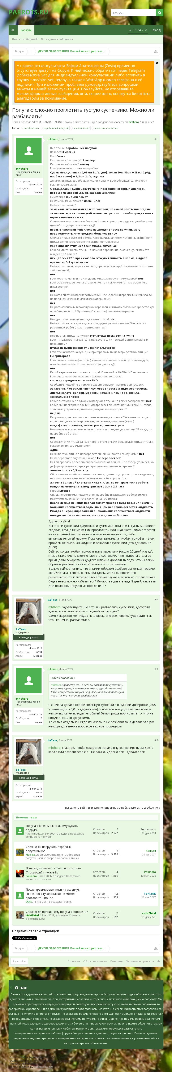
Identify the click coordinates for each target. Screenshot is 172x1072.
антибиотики (31, 128)
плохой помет (81, 128)
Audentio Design (43, 1067)
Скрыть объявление (157, 63)
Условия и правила (140, 961)
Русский (18, 961)
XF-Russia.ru (29, 1064)
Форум (26, 30)
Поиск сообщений (25, 39)
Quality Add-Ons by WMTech (50, 1060)
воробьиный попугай (56, 128)
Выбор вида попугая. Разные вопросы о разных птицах (53, 856)
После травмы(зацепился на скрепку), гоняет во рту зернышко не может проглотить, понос (53, 893)
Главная (74, 961)
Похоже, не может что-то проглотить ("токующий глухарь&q (53, 870)
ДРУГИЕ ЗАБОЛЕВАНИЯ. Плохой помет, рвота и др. (64, 122)
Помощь (116, 961)
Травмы (67, 901)
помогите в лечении (106, 128)
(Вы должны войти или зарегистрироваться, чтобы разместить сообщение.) (112, 807)
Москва (37, 655)
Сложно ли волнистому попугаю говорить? (57, 912)
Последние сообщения (57, 39)
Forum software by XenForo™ (43, 1057)
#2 (156, 599)
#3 (156, 669)
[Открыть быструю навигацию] (156, 51)
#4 (156, 740)
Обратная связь (95, 961)
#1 (156, 139)
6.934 (39, 652)
